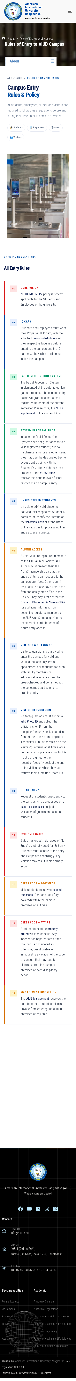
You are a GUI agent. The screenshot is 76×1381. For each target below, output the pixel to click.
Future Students (10, 1301)
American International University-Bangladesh (39, 1361)
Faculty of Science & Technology (51, 1345)
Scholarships (9, 1331)
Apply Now (8, 1338)
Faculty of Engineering (45, 1331)
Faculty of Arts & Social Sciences (51, 1316)
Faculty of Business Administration (53, 1323)
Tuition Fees (8, 1323)
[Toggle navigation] (60, 11)
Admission (8, 1316)
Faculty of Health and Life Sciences (52, 1338)
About (11, 38)
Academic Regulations (46, 1309)
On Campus (8, 1309)
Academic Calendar (44, 1301)
